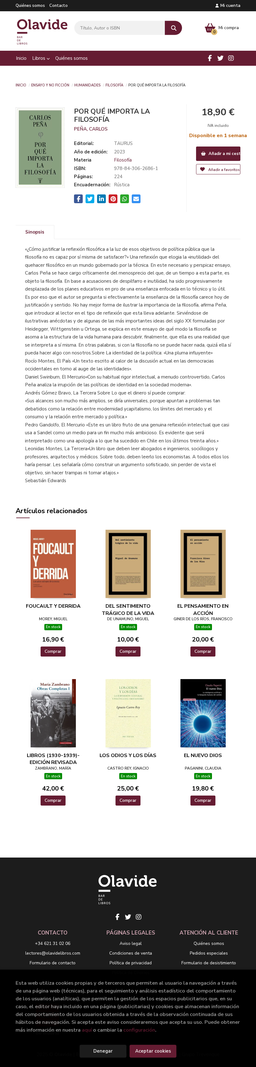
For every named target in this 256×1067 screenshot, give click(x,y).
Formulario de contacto (53, 963)
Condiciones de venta (130, 953)
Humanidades (87, 85)
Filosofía (114, 85)
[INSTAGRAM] (231, 58)
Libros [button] (39, 58)
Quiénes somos (30, 5)
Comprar (53, 651)
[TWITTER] (220, 58)
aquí (87, 1029)
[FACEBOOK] (209, 58)
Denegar (103, 1051)
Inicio (21, 85)
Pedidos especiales (209, 953)
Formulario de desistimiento (208, 963)
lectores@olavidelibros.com (52, 953)
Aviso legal (131, 943)
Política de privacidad (131, 963)
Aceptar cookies (153, 1051)
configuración (139, 1029)
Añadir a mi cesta (224, 154)
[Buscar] (173, 28)
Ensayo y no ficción (50, 85)
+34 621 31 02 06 (52, 943)
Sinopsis (34, 232)
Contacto (58, 5)
